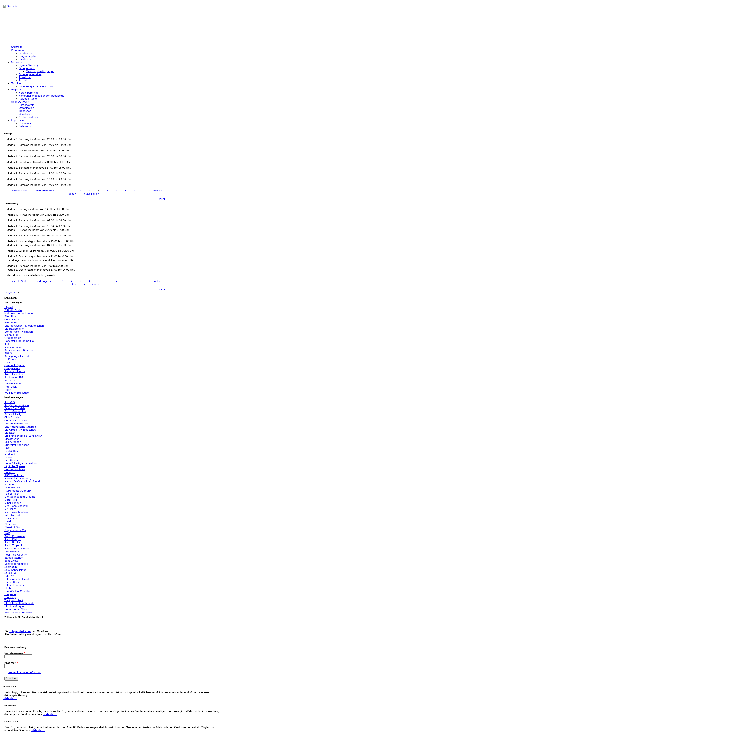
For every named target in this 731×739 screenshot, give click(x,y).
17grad (8, 307)
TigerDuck (10, 386)
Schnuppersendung (30, 74)
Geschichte (25, 113)
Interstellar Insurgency (17, 478)
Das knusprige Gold (16, 423)
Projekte (16, 89)
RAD (7, 533)
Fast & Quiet (11, 450)
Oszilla (8, 521)
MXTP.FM (10, 508)
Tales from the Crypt (16, 578)
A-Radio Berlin (13, 310)
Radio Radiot (12, 542)
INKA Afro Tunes (14, 475)
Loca (7, 362)
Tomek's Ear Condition (17, 591)
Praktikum (25, 77)
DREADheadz (12, 441)
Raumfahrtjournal (14, 371)
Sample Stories (13, 557)
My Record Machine (16, 511)
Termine (16, 83)
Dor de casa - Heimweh (18, 331)
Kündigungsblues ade (17, 356)
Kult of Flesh (11, 493)
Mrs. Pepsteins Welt (16, 505)
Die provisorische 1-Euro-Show (23, 435)
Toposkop (10, 597)
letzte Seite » (91, 193)
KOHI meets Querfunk (17, 490)
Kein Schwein (12, 487)
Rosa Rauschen (14, 374)
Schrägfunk (11, 566)
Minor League (12, 502)
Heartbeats (11, 460)
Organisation (26, 107)
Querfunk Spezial (14, 365)
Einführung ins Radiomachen (36, 86)
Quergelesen (12, 368)
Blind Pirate (11, 316)
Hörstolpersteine (28, 92)
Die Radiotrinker (14, 328)
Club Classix (11, 417)
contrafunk (10, 322)
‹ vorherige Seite (45, 190)
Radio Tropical (13, 545)
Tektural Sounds (14, 585)
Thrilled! (9, 588)
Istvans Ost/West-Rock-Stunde (22, 481)
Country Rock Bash (16, 420)
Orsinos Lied (12, 518)
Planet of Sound (14, 527)
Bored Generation (15, 411)
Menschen (25, 110)
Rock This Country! (15, 554)
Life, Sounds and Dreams (19, 496)
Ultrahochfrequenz (15, 606)
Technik (23, 80)
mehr (162, 198)
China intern (11, 319)
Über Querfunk (20, 101)
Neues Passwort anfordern (24, 672)
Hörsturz (9, 472)
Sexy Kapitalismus (15, 569)
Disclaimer (25, 123)
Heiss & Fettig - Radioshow (20, 463)
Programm (17, 49)
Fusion (8, 457)
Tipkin (7, 389)
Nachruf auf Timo (29, 116)
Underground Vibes (16, 609)
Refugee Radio (28, 98)
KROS (8, 353)
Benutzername (14, 652)
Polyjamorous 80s (15, 530)
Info (6, 343)
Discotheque (11, 438)
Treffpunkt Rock (13, 600)
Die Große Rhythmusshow (20, 429)
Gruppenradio (27, 68)
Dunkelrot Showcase (16, 444)
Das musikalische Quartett (20, 426)
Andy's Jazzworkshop (17, 405)
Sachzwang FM (13, 377)
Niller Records (12, 514)
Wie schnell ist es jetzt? (18, 612)
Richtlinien (25, 59)
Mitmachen (17, 62)
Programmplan (28, 56)
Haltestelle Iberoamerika (19, 340)
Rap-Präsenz (12, 551)
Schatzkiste (11, 560)
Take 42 (9, 575)
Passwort (11, 662)
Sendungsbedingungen (40, 71)
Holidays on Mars (14, 469)
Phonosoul (10, 524)
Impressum (18, 120)
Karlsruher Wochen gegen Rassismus (41, 95)
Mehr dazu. (10, 698)
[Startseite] (10, 6)
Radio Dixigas (12, 539)
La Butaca (10, 359)
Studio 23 (10, 572)
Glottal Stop (11, 334)
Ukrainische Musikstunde (19, 603)
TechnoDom (11, 582)
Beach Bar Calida (14, 408)
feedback (9, 454)
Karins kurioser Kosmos (18, 349)
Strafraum (10, 380)
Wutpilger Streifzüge (16, 392)
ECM (7, 447)
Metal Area (10, 499)
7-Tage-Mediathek (20, 631)
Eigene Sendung (29, 65)
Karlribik (9, 484)
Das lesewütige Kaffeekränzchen (24, 325)
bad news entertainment (19, 313)
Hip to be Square (14, 466)
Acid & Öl (9, 402)
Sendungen (26, 52)
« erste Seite (19, 190)
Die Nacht (10, 432)
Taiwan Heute (12, 383)
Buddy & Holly (12, 414)
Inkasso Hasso (13, 346)
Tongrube (10, 594)
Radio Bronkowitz (14, 536)
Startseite (16, 46)
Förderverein (26, 104)
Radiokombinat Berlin (17, 548)
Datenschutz (26, 126)
